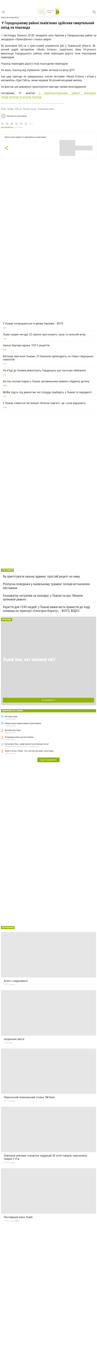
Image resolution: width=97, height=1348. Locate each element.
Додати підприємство (48, 760)
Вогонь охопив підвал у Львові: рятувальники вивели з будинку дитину (46, 381)
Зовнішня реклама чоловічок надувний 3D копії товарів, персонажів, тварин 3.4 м (45, 1157)
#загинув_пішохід (29, 109)
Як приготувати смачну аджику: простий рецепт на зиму (41, 576)
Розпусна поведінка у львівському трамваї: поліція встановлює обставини (46, 586)
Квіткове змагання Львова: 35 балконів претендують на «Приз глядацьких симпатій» (48, 358)
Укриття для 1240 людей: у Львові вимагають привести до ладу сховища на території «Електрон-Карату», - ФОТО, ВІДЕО (46, 609)
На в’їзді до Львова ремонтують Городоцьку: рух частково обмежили (44, 370)
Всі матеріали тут (48, 700)
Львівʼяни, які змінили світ (29, 659)
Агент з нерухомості (16, 981)
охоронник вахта (14, 1039)
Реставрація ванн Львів (18, 1217)
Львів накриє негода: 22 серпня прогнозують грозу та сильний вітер (44, 334)
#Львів (3, 109)
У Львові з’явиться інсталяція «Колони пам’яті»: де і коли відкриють (44, 403)
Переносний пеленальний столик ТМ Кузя (29, 1097)
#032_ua (18, 109)
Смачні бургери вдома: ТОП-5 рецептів (26, 345)
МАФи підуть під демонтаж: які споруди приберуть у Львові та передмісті (47, 392)
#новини (10, 109)
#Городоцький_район (46, 109)
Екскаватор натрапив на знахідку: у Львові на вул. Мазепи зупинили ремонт (43, 597)
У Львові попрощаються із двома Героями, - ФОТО (33, 323)
